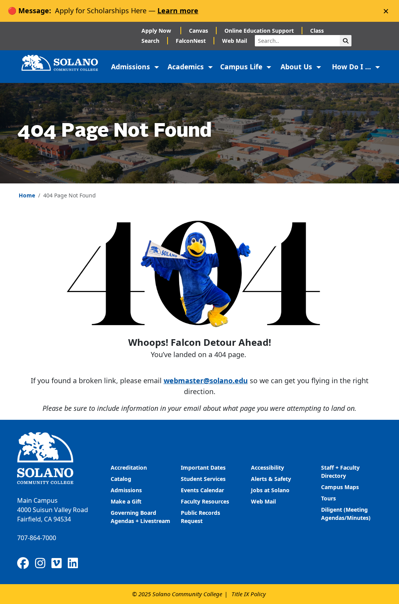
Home (27, 195)
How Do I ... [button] (352, 66)
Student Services (203, 478)
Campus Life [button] (242, 66)
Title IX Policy (248, 594)
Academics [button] (187, 66)
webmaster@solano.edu (206, 380)
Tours (328, 498)
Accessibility (267, 467)
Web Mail (234, 40)
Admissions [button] (131, 66)
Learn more (177, 10)
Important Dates (203, 467)
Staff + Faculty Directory (340, 471)
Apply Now (157, 30)
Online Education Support (259, 30)
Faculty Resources (205, 501)
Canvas (198, 30)
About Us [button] (297, 66)
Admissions (127, 490)
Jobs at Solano (270, 490)
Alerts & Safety (271, 478)
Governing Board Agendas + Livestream (140, 517)
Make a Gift (126, 501)
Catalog (121, 478)
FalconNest (191, 40)
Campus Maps (340, 487)
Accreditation (129, 467)
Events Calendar (202, 490)
